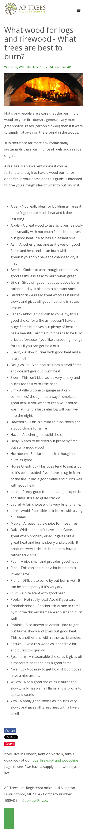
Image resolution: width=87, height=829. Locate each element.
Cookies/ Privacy (35, 800)
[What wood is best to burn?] (43, 89)
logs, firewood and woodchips (55, 760)
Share (10, 731)
